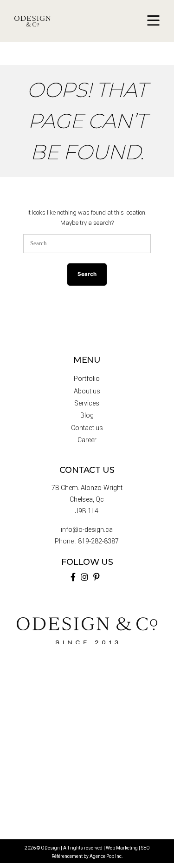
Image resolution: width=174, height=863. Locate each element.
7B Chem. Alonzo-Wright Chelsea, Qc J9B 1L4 (87, 499)
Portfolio (87, 378)
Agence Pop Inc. (106, 856)
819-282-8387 (98, 541)
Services (86, 403)
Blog (87, 415)
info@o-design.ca (87, 529)
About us (87, 391)
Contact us (87, 428)
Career (87, 440)
